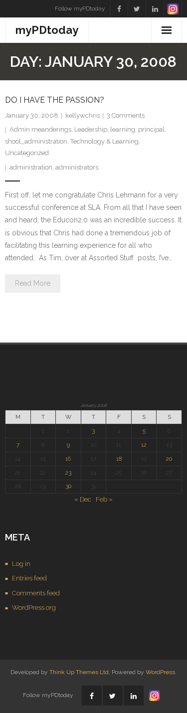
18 (119, 458)
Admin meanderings (40, 129)
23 (68, 472)
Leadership (90, 129)
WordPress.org (34, 607)
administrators (76, 167)
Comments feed (36, 593)
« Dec (82, 499)
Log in (21, 563)
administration (30, 167)
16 (68, 458)
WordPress (160, 672)
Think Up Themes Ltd (79, 672)
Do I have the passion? (54, 100)
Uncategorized (27, 153)
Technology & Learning (104, 141)
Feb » (104, 499)
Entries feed (29, 578)
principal (151, 129)
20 (169, 458)
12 (144, 444)
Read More (32, 283)
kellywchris (82, 115)
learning (122, 129)
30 (68, 486)
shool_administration (36, 141)
